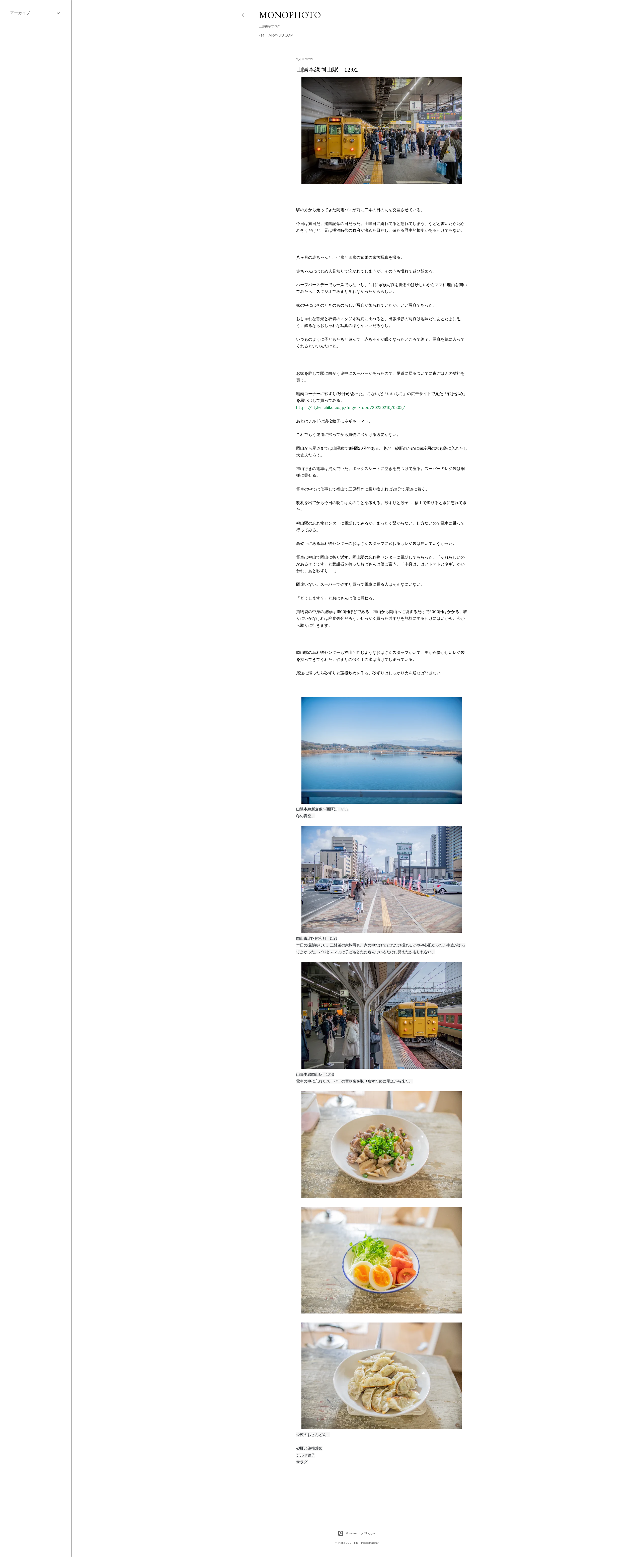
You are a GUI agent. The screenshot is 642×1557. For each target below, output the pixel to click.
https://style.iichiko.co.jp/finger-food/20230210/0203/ (350, 407)
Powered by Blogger (360, 1533)
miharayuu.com (277, 35)
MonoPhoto (290, 15)
